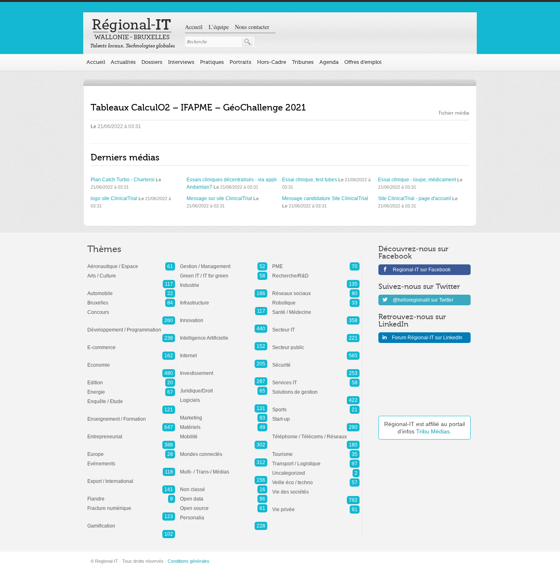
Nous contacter (252, 27)
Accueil (194, 27)
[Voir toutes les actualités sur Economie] (131, 361)
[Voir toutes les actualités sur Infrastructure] (223, 299)
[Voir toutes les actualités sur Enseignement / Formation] (131, 415)
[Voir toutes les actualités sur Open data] (223, 495)
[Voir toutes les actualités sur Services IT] (316, 378)
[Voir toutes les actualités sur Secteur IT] (316, 326)
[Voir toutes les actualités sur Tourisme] (316, 450)
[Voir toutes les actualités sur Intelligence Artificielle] (223, 334)
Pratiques (212, 62)
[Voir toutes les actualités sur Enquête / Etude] (131, 397)
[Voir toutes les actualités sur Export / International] (131, 477)
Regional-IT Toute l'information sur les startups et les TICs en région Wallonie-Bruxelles (133, 33)
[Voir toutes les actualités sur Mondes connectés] (223, 450)
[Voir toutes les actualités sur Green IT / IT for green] (223, 272)
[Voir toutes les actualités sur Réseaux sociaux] (316, 289)
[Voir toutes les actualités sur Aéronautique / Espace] (131, 262)
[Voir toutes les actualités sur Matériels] (223, 423)
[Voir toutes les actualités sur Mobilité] (223, 432)
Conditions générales (188, 561)
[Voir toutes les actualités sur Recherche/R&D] (316, 272)
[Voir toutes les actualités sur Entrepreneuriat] (131, 432)
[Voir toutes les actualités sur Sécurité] (316, 361)
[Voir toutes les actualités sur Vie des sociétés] (316, 488)
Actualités (123, 62)
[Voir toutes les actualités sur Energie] (131, 388)
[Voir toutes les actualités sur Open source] (223, 504)
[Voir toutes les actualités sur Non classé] (223, 485)
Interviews (181, 62)
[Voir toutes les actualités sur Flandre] (131, 495)
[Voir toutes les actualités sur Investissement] (223, 369)
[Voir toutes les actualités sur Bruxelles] (131, 299)
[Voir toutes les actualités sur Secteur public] (316, 343)
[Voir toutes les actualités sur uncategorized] (316, 469)
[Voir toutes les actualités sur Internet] (223, 351)
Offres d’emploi (363, 62)
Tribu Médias (433, 431)
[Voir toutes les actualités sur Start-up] (316, 415)
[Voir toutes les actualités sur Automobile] (131, 289)
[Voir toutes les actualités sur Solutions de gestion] (316, 388)
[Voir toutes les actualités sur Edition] (131, 378)
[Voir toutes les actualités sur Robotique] (316, 299)
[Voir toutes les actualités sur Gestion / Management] (223, 262)
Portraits (240, 62)
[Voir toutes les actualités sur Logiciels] (223, 396)
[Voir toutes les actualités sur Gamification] (131, 522)
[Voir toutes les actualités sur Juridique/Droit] (223, 387)
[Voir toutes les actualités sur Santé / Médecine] (316, 308)
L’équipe (219, 27)
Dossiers (151, 62)
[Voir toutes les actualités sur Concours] (131, 308)
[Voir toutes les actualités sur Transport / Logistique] (316, 459)
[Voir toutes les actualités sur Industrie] (223, 281)
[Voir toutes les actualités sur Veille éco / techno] (316, 478)
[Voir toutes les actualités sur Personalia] (223, 513)
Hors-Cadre (271, 62)
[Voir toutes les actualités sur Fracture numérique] (131, 504)
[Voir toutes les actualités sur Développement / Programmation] (131, 326)
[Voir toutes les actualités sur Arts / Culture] (131, 272)
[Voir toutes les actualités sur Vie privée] (316, 505)
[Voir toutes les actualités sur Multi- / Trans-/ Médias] (223, 468)
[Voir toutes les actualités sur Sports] (316, 405)
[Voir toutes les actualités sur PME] (316, 262)
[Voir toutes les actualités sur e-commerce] (131, 343)
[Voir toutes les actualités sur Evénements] (131, 459)
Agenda (329, 62)
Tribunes (303, 62)
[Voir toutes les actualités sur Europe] (131, 450)
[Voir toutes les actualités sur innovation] (223, 316)
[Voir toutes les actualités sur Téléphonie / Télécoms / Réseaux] (316, 432)
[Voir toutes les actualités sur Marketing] (223, 414)
